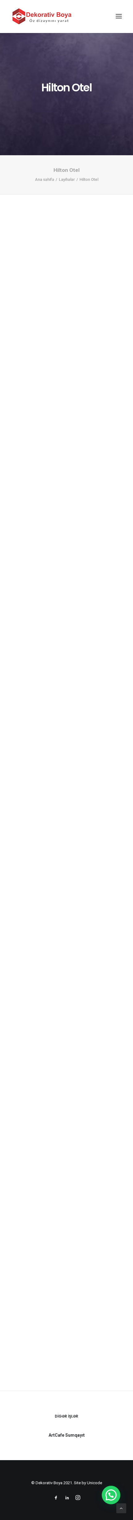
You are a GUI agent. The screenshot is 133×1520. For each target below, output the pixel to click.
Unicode (94, 1483)
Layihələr (67, 179)
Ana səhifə (44, 179)
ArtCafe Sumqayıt (67, 1435)
